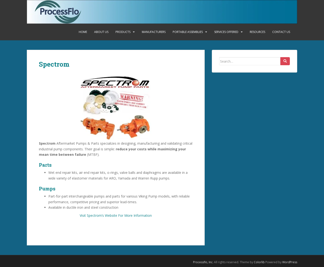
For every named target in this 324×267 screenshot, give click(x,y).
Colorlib (259, 262)
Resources (257, 32)
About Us (101, 32)
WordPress (289, 262)
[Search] (285, 61)
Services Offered (226, 32)
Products (123, 32)
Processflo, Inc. (203, 262)
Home (83, 32)
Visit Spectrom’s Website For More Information (116, 215)
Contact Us (281, 32)
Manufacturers (154, 32)
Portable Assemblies (188, 32)
